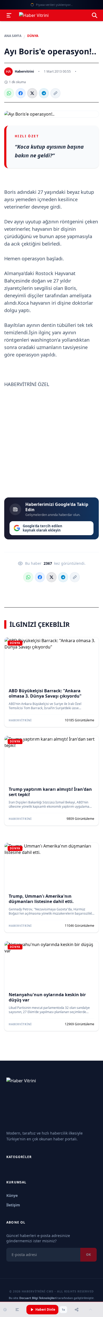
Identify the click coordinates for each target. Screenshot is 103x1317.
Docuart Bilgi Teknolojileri (38, 1298)
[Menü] (9, 15)
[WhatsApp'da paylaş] (9, 93)
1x (63, 1309)
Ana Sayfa (12, 36)
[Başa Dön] (90, 1309)
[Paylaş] (76, 1309)
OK (88, 1254)
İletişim (13, 1204)
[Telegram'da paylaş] (44, 93)
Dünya (32, 36)
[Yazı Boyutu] (17, 1309)
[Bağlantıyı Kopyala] (55, 93)
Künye (12, 1195)
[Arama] (94, 15)
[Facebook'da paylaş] (20, 93)
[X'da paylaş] (32, 93)
